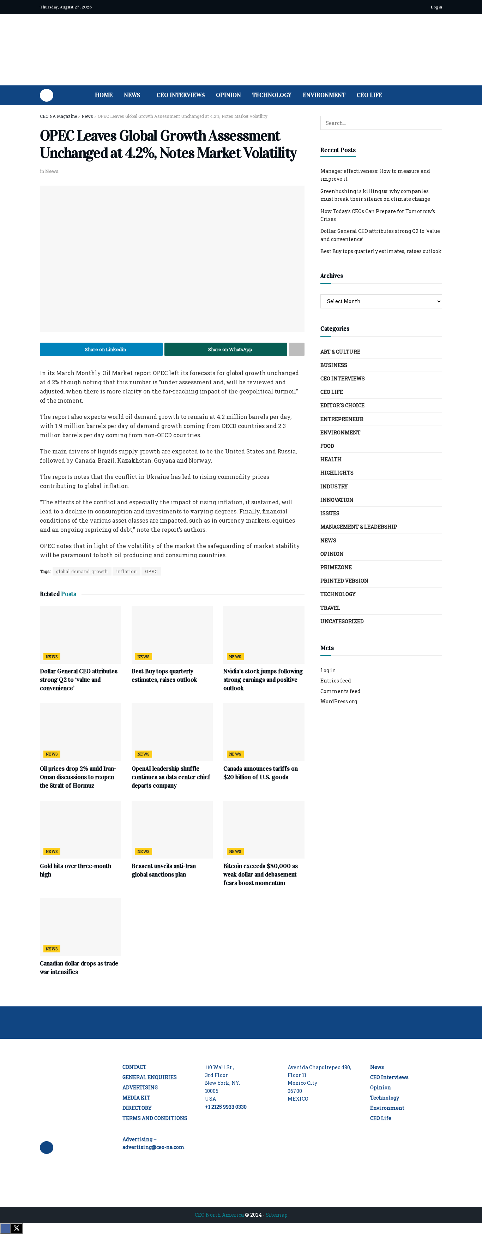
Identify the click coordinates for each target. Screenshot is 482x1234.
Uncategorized (342, 621)
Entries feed (335, 680)
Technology (271, 95)
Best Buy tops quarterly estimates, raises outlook (381, 251)
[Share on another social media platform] (297, 349)
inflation (126, 571)
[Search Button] (439, 95)
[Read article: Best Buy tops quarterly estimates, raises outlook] (172, 635)
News (132, 95)
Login (436, 7)
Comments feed (340, 691)
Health (331, 459)
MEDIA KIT (136, 1097)
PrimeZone (336, 567)
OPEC (151, 571)
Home (104, 95)
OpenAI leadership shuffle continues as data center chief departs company (171, 777)
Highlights (337, 472)
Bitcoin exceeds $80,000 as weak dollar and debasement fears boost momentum (260, 874)
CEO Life (369, 95)
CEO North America (219, 1214)
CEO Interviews (181, 95)
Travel (330, 607)
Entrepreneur (341, 419)
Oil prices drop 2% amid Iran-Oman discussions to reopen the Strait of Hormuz (78, 777)
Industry (334, 486)
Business (333, 365)
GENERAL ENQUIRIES (149, 1077)
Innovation (337, 499)
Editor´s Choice (342, 405)
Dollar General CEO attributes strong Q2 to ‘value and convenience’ (79, 680)
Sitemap (277, 1214)
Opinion (228, 95)
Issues (329, 513)
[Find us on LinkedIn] (46, 95)
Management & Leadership (358, 526)
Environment (324, 95)
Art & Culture (340, 351)
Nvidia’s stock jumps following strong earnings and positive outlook (263, 680)
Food (327, 446)
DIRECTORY (137, 1107)
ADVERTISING (140, 1087)
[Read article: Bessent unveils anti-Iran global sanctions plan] (172, 830)
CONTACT (134, 1067)
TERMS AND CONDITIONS (154, 1118)
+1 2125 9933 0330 (226, 1106)
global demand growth (82, 571)
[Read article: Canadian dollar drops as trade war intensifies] (80, 927)
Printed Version (344, 580)
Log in (328, 670)
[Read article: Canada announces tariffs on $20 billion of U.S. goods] (264, 732)
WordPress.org (338, 701)
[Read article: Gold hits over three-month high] (80, 830)
